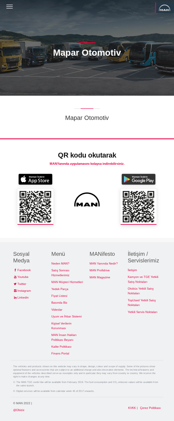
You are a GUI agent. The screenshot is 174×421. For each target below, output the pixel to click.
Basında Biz (59, 302)
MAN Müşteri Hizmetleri (67, 282)
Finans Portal (60, 353)
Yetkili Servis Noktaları (142, 312)
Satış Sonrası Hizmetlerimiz (60, 273)
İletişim (132, 270)
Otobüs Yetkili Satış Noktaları (141, 291)
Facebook (24, 270)
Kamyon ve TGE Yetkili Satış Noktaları (143, 279)
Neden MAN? (60, 263)
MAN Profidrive (100, 270)
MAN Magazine (100, 277)
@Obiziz (18, 410)
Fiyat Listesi (59, 295)
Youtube (22, 277)
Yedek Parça (59, 289)
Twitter (21, 284)
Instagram (24, 290)
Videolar (56, 309)
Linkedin (23, 297)
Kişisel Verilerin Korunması (61, 326)
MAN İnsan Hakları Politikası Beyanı (64, 337)
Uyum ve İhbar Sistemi (66, 316)
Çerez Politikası (150, 408)
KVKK (132, 408)
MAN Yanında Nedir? (104, 263)
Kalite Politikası (61, 346)
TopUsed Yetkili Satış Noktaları (142, 303)
